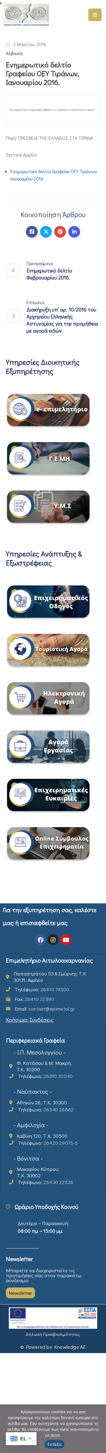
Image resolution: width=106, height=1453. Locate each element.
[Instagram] (53, 939)
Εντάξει (54, 1444)
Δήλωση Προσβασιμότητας (53, 1334)
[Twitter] (46, 232)
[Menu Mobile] (95, 14)
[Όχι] (99, 1429)
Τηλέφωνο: (42, 989)
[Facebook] (32, 232)
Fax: (34, 999)
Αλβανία (14, 53)
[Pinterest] (60, 232)
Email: (45, 1008)
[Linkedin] (74, 232)
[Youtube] (65, 939)
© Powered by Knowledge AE (53, 1346)
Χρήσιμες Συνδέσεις (30, 1019)
